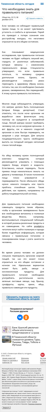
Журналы (25, 358)
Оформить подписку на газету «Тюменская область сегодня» (23, 297)
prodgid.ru (39, 226)
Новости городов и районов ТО (10, 361)
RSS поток (25, 362)
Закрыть (6, 407)
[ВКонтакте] (20, 317)
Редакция (25, 360)
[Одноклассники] (26, 317)
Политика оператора (35, 404)
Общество (6, 17)
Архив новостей (8, 358)
